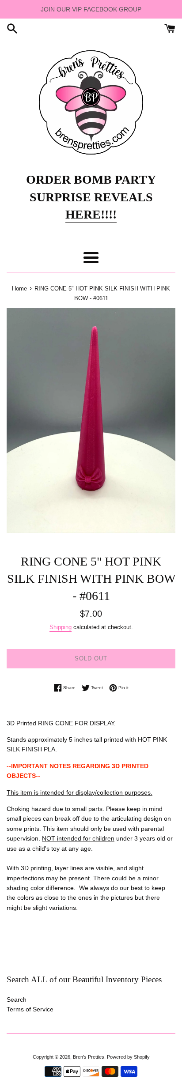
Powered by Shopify (128, 1057)
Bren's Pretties (88, 1057)
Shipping (60, 627)
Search (17, 999)
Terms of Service (30, 1009)
